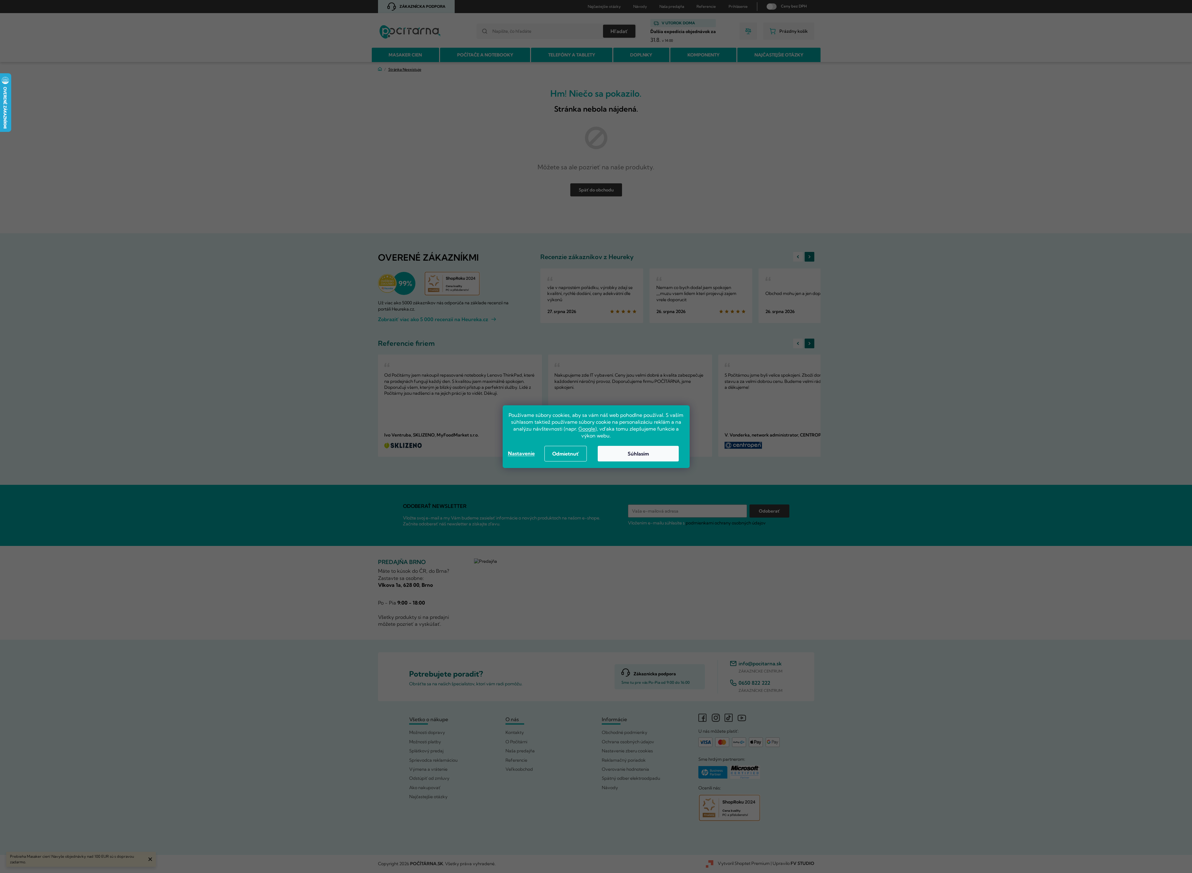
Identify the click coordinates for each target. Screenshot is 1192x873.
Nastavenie (521, 453)
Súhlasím (638, 454)
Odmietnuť (565, 454)
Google (586, 429)
